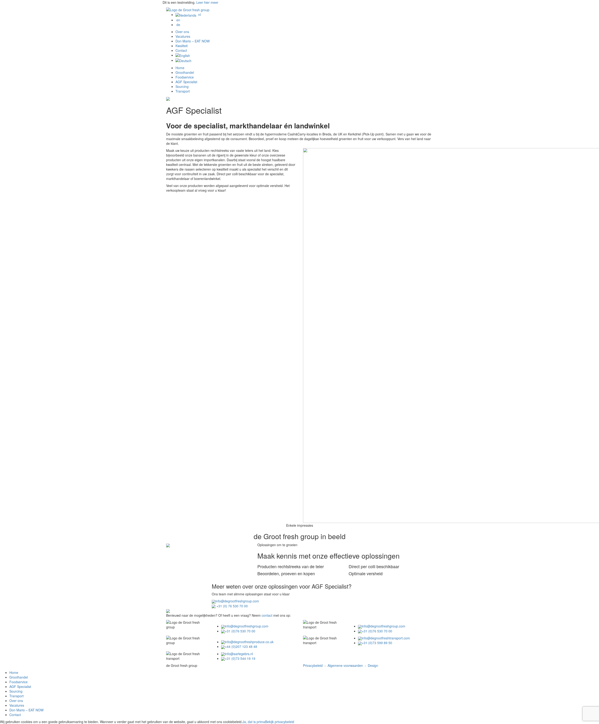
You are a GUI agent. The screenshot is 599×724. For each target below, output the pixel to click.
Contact (181, 50)
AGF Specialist (186, 81)
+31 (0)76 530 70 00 (240, 631)
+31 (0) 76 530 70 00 (231, 606)
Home (179, 67)
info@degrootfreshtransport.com (386, 638)
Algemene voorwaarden (345, 665)
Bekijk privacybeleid (279, 721)
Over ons (182, 31)
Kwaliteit (181, 45)
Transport (182, 91)
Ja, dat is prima (253, 721)
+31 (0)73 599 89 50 (377, 642)
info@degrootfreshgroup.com (237, 601)
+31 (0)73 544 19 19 (240, 658)
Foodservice (184, 77)
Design (373, 665)
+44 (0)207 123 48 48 (241, 646)
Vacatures (182, 36)
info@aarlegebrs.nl (239, 653)
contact (267, 615)
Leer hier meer (207, 2)
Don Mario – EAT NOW (192, 41)
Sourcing (182, 86)
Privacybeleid (313, 665)
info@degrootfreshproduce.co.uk (249, 641)
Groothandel (184, 72)
